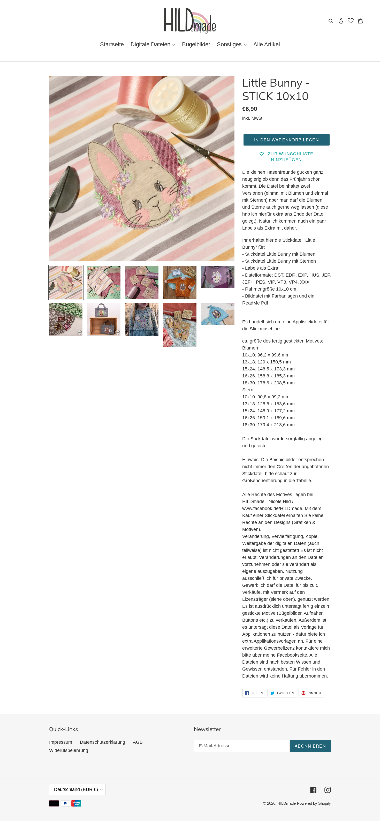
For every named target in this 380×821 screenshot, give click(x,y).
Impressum (60, 742)
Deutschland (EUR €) (76, 789)
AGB (138, 742)
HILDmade (286, 803)
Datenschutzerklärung (102, 742)
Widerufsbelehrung (68, 750)
